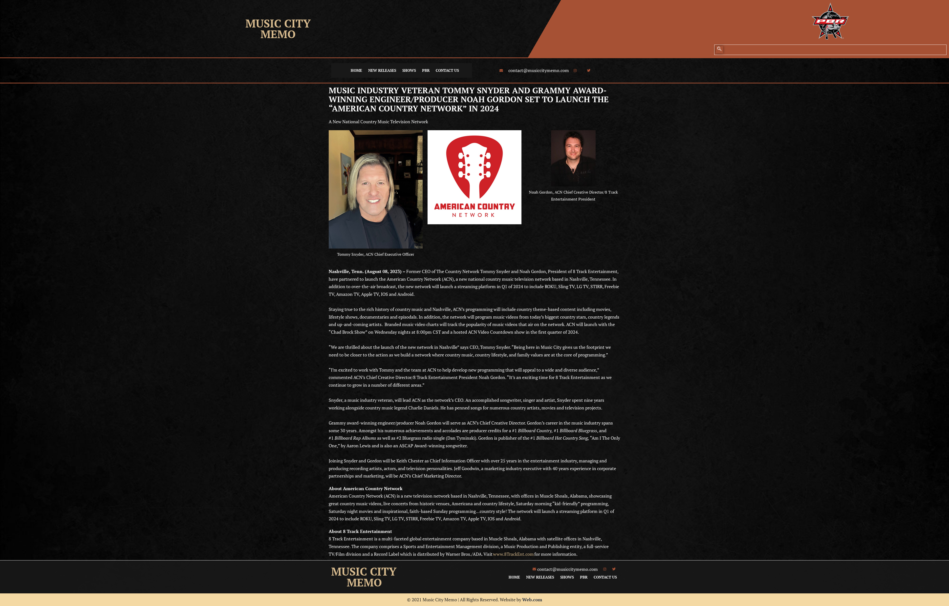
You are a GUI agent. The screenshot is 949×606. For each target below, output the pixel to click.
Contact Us (447, 70)
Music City (278, 23)
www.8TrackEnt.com (513, 554)
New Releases (382, 70)
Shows (409, 70)
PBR (426, 70)
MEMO (278, 34)
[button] (719, 49)
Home (356, 70)
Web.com (532, 600)
